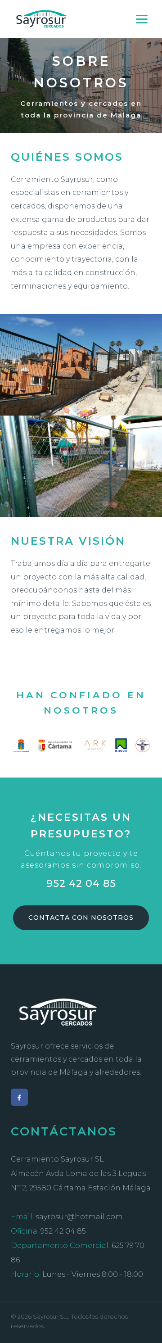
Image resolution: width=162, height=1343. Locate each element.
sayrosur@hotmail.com (79, 1216)
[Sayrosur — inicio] (41, 19)
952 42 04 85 (81, 883)
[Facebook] (19, 1097)
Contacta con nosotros (81, 917)
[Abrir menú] (141, 19)
